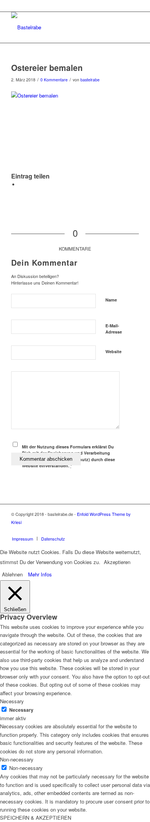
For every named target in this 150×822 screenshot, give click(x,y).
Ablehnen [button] (12, 574)
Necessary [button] (12, 701)
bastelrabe (90, 80)
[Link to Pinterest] (133, 530)
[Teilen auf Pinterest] (21, 184)
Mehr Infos (40, 574)
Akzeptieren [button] (117, 562)
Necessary (21, 710)
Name (111, 300)
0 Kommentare (54, 80)
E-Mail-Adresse (113, 329)
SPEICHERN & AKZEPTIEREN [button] (35, 817)
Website (113, 351)
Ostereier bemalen (47, 67)
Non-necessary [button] (16, 759)
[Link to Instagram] (121, 530)
